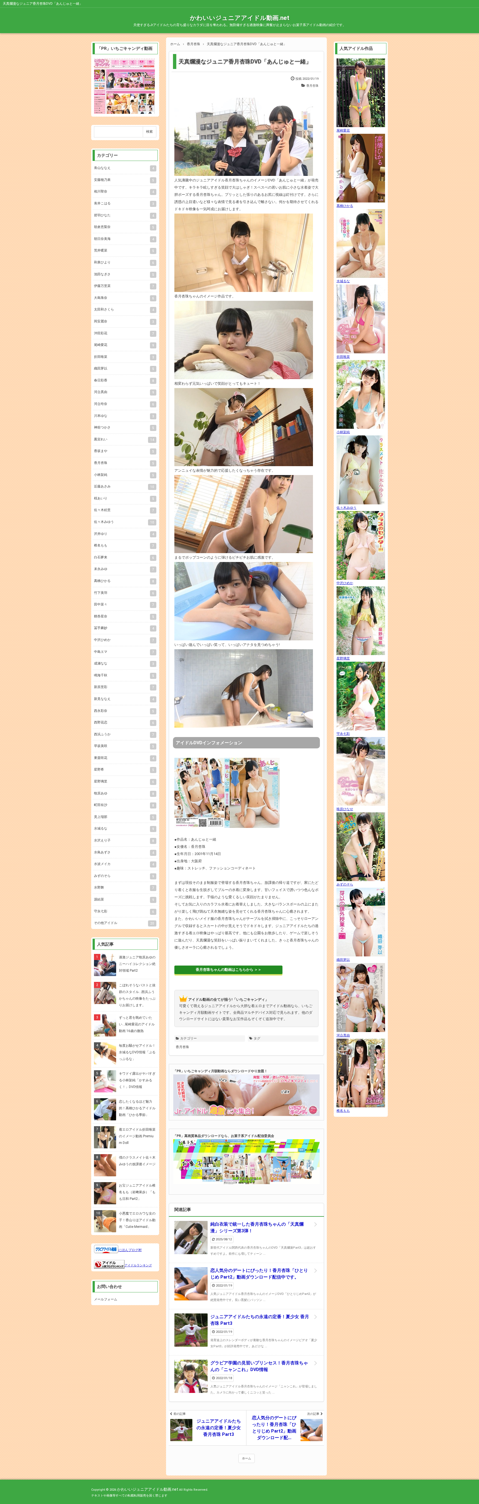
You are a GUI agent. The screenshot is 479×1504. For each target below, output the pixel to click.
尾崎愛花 (124, 345)
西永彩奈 (124, 711)
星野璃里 (124, 781)
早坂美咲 (124, 746)
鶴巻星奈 (124, 616)
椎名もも (124, 545)
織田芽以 (124, 368)
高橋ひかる (124, 581)
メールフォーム (105, 1299)
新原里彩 (124, 687)
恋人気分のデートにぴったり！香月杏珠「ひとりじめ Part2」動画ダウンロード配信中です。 (259, 1274)
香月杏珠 (312, 86)
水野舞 (124, 888)
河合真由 (124, 392)
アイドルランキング (138, 1265)
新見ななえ (124, 699)
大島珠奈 (124, 298)
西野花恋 (124, 722)
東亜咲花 (124, 758)
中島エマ (124, 652)
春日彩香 (124, 380)
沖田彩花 (124, 333)
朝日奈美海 (124, 239)
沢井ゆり (124, 534)
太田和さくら (124, 309)
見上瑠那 (124, 817)
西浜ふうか (124, 734)
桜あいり (124, 498)
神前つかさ (124, 427)
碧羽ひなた (124, 215)
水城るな (124, 829)
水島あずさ (124, 852)
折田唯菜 (124, 357)
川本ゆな (124, 416)
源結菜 (124, 899)
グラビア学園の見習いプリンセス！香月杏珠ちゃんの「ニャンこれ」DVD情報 (259, 1366)
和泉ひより (124, 262)
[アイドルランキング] (109, 1265)
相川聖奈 (124, 191)
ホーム (246, 1458)
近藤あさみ (124, 486)
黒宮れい (124, 439)
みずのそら (124, 876)
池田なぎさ (124, 274)
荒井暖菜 (124, 250)
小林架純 (124, 475)
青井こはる (124, 203)
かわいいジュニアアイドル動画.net (239, 17)
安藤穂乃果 (124, 180)
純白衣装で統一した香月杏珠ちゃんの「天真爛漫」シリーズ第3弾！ (257, 1227)
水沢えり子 (124, 840)
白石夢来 (124, 557)
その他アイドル (124, 923)
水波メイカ (124, 864)
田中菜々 (124, 604)
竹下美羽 (124, 593)
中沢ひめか (124, 640)
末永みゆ (124, 569)
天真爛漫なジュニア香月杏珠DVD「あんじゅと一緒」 (245, 61)
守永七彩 (124, 911)
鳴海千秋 (124, 675)
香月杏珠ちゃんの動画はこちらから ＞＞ (228, 969)
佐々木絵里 (124, 510)
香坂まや (124, 451)
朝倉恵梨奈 (124, 227)
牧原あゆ (124, 793)
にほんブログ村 (130, 1250)
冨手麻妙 (124, 628)
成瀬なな (124, 663)
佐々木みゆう (124, 522)
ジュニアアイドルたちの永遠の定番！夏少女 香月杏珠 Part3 (259, 1320)
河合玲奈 (124, 404)
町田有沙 (124, 805)
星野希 (124, 770)
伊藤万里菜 (124, 286)
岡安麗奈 (124, 321)
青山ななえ (124, 168)
